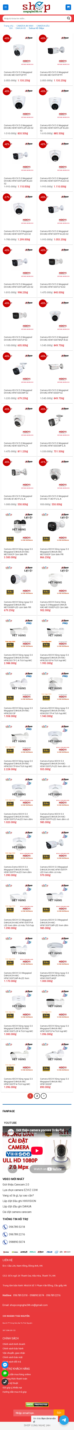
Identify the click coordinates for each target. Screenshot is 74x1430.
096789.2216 (16, 1234)
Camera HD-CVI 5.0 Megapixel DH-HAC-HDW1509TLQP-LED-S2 (18, 126)
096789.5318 (16, 1227)
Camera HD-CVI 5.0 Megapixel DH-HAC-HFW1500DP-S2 (54, 391)
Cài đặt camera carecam (17, 1212)
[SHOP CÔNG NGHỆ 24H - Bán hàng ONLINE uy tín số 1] (37, 7)
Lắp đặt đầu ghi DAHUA (17, 1206)
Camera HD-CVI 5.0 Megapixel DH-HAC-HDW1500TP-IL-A (18, 444)
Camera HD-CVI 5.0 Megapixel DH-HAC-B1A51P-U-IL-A (18, 497)
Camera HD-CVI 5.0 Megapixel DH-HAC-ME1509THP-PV (54, 73)
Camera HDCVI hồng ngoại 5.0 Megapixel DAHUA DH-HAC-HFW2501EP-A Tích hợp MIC (54, 658)
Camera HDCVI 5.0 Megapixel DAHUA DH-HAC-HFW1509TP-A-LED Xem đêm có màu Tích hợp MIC (19, 924)
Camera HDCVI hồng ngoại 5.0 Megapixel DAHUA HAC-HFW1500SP (54, 1081)
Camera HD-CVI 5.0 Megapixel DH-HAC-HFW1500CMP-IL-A (54, 444)
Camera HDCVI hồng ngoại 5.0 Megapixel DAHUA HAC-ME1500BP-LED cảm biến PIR (18, 605)
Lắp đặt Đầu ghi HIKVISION (19, 1201)
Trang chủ (8, 26)
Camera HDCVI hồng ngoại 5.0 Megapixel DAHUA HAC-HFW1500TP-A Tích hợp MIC (18, 1081)
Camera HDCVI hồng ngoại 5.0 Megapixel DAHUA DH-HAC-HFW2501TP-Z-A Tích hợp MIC (18, 658)
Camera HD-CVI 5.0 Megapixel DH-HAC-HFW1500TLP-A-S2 (54, 285)
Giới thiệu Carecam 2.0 (16, 1184)
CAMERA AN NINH (25, 26)
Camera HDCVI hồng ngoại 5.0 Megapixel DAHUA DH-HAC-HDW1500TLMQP (54, 976)
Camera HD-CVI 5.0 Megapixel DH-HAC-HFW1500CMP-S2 (18, 391)
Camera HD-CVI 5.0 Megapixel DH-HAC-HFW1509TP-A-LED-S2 (54, 232)
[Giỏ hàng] (68, 7)
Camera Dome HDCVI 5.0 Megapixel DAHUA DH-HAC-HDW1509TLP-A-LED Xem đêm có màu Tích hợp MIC (18, 818)
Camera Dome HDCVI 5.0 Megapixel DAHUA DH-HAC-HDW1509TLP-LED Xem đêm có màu (55, 765)
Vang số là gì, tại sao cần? (18, 1195)
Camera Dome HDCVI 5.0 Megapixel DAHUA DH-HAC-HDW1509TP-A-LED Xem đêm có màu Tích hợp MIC (18, 871)
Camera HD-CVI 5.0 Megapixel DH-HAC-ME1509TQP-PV (18, 73)
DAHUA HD (21, 28)
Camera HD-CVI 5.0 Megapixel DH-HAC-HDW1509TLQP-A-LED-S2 (54, 128)
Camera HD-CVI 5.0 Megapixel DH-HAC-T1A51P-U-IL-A (54, 497)
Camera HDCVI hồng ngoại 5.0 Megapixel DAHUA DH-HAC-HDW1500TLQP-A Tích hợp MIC (18, 1028)
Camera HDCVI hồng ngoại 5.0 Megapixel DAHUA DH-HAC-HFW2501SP (18, 711)
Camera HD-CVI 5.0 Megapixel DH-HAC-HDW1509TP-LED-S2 (18, 232)
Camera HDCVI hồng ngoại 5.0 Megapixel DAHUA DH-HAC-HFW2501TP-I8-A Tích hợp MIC (18, 764)
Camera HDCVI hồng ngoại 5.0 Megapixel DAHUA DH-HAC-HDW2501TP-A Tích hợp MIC (54, 711)
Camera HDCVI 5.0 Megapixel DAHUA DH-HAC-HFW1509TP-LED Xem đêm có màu (54, 869)
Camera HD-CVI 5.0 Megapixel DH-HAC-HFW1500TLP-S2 (18, 338)
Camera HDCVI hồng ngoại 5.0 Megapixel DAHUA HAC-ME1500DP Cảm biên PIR (54, 552)
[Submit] (68, 18)
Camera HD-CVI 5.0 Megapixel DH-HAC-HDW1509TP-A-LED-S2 (54, 179)
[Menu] (6, 7)
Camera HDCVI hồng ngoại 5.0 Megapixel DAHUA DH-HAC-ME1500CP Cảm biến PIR (18, 552)
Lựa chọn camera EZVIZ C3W (20, 1190)
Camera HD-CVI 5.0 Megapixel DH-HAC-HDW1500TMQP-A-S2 (54, 338)
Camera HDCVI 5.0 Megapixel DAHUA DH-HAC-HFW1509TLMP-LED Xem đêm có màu (54, 924)
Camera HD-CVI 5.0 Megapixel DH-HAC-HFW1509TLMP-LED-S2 (18, 285)
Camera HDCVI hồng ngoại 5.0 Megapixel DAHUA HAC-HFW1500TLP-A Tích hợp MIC (54, 1028)
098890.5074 (16, 1242)
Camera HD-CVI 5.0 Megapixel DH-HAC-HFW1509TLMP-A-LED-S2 (18, 181)
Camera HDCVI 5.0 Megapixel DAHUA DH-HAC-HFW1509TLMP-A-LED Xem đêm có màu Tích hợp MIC (18, 977)
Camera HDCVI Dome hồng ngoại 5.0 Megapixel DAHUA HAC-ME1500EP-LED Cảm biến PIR (54, 606)
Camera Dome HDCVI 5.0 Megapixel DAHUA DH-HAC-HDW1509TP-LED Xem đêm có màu (54, 818)
